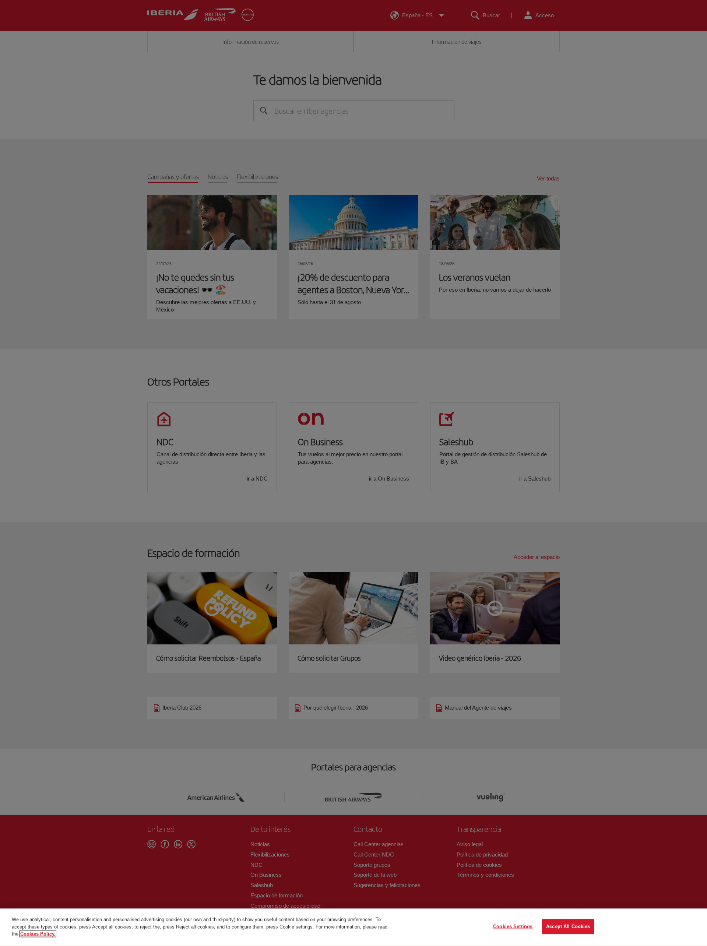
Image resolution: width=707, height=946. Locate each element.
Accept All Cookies (568, 926)
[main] (353, 927)
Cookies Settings (512, 926)
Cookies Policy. (38, 933)
